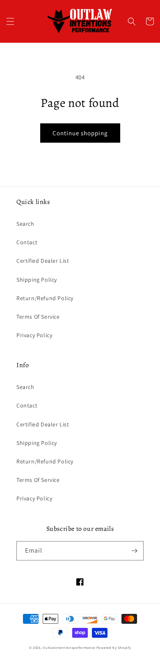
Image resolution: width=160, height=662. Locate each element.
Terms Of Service (38, 316)
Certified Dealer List (42, 260)
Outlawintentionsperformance (69, 647)
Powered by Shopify (113, 647)
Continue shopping (80, 133)
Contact (26, 242)
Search (25, 223)
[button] (10, 21)
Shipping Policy (36, 279)
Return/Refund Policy (44, 298)
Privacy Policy (34, 335)
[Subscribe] (134, 550)
